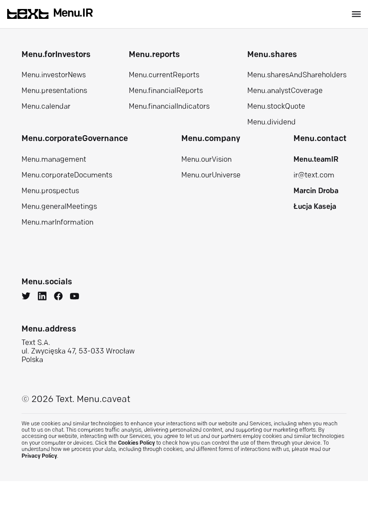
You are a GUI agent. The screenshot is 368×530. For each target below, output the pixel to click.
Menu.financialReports (166, 91)
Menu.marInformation (57, 222)
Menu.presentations (54, 91)
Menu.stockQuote (276, 106)
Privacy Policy (39, 456)
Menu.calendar (46, 106)
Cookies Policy (136, 443)
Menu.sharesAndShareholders (296, 75)
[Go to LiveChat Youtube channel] (74, 297)
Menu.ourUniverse (211, 175)
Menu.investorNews (54, 75)
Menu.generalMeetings (59, 207)
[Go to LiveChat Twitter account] (26, 297)
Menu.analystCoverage (285, 91)
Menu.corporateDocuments (67, 175)
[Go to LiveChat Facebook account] (58, 297)
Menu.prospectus (50, 191)
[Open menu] (356, 14)
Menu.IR (73, 13)
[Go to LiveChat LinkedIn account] (42, 297)
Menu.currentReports (164, 75)
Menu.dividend (271, 122)
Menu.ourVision (206, 159)
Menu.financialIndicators (169, 106)
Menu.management (54, 159)
